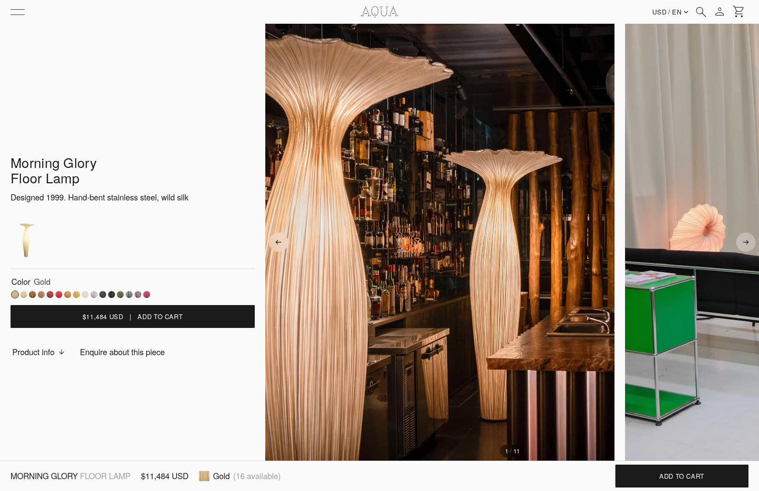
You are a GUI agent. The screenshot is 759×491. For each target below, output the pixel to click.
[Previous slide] (278, 242)
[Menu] (18, 12)
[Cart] (738, 12)
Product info (33, 351)
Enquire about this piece (122, 351)
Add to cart (682, 475)
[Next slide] (745, 242)
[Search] (701, 12)
